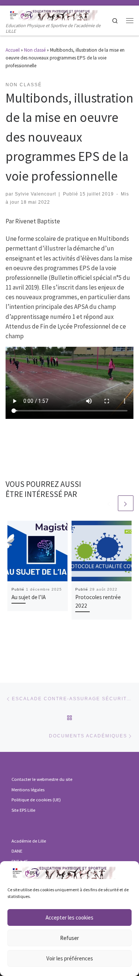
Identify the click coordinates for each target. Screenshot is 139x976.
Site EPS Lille (23, 810)
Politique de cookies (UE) (36, 799)
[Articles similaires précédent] (109, 503)
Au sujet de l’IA (28, 597)
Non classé (35, 50)
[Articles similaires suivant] (125, 503)
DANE (16, 851)
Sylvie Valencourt (35, 193)
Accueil (13, 50)
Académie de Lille (28, 841)
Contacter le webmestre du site (41, 779)
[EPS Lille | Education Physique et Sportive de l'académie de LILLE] (58, 14)
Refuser (69, 937)
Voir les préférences (69, 958)
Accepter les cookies (69, 917)
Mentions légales (27, 789)
